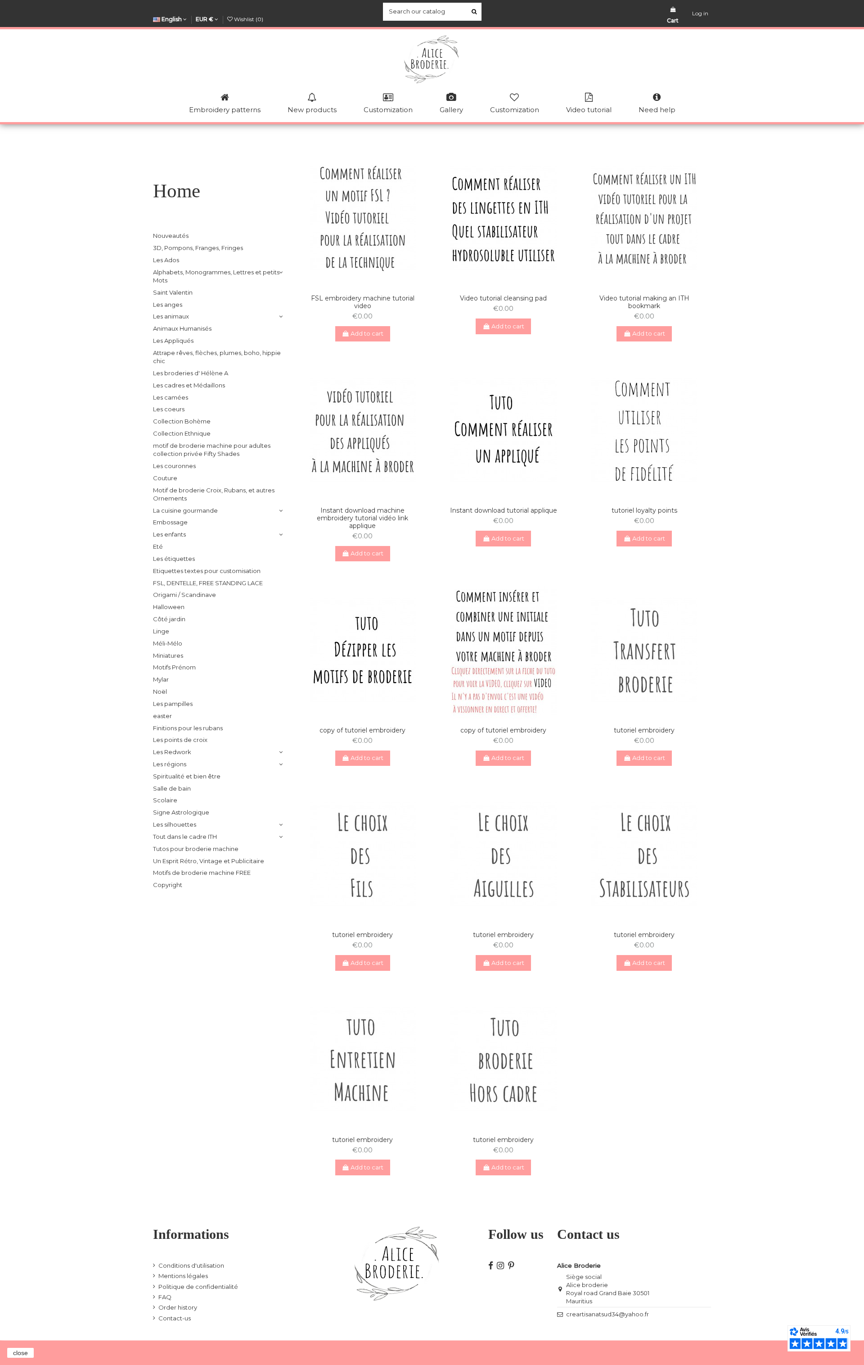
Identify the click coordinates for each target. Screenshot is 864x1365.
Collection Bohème (182, 421)
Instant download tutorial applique (503, 510)
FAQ (164, 1297)
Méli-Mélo (167, 643)
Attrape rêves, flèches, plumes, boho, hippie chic (217, 356)
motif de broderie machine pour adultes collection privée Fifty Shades (211, 449)
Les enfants (169, 534)
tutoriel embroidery (644, 730)
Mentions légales (183, 1275)
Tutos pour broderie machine (195, 848)
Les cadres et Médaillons (189, 385)
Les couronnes (174, 465)
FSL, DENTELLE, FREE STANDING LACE (208, 583)
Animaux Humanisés (182, 328)
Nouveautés (171, 235)
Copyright (167, 884)
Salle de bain (172, 788)
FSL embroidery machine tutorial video (362, 302)
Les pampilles (173, 703)
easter (162, 715)
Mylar (161, 679)
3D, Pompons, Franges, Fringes (198, 247)
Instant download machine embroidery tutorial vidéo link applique (362, 518)
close (20, 1352)
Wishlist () (248, 19)
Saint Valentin (173, 292)
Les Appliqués (173, 340)
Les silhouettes (174, 824)
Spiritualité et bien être (186, 776)
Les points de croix (180, 739)
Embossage (170, 522)
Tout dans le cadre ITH (185, 836)
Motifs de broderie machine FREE (202, 872)
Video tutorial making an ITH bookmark (644, 302)
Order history (177, 1307)
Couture (165, 478)
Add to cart (367, 333)
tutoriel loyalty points (644, 510)
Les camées (170, 397)
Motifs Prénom (174, 667)
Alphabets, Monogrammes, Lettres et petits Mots (216, 276)
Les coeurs (168, 409)
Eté (158, 546)
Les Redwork (172, 751)
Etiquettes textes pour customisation (207, 570)
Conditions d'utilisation (191, 1265)
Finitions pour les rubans (188, 728)
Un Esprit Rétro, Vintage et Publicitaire (208, 860)
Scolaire (165, 800)
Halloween (168, 606)
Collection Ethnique (182, 433)
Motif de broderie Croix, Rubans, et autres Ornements (213, 494)
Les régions (169, 764)
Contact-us (174, 1318)
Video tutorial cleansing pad (503, 298)
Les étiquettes (174, 558)
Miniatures (168, 655)
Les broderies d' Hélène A (190, 373)
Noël (160, 691)
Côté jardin (169, 619)
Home (176, 190)
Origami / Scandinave (184, 594)
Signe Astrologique (181, 812)
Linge (161, 631)
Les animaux (171, 316)
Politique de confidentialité (198, 1286)
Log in (700, 13)
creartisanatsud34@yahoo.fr (607, 1314)
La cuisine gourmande (185, 510)
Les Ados (166, 260)
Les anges (167, 304)
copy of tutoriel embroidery (362, 730)
